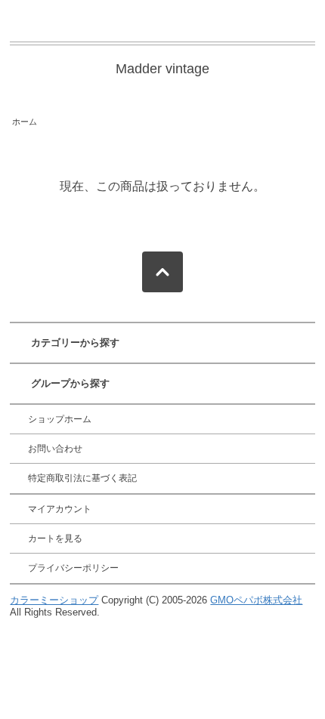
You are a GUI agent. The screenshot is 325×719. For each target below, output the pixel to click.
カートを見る (55, 538)
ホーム (24, 121)
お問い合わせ (55, 448)
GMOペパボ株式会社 (256, 600)
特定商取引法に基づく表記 (82, 478)
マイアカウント (59, 509)
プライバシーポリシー (73, 568)
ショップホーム (59, 419)
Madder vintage (162, 68)
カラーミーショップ (54, 600)
